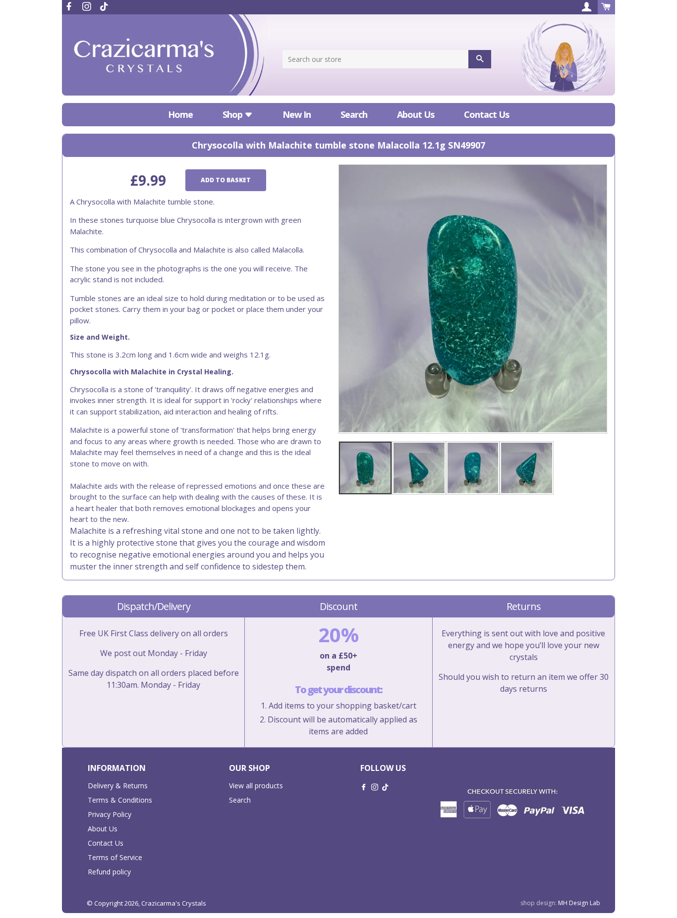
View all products (256, 785)
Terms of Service (115, 857)
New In (296, 114)
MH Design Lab (579, 903)
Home (180, 114)
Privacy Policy (109, 814)
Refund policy (109, 871)
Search (353, 114)
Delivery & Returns (118, 785)
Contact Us (486, 114)
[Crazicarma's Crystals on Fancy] (104, 6)
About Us (415, 114)
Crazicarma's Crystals (173, 903)
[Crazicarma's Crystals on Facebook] (69, 6)
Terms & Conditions (120, 800)
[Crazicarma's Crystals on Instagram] (87, 6)
